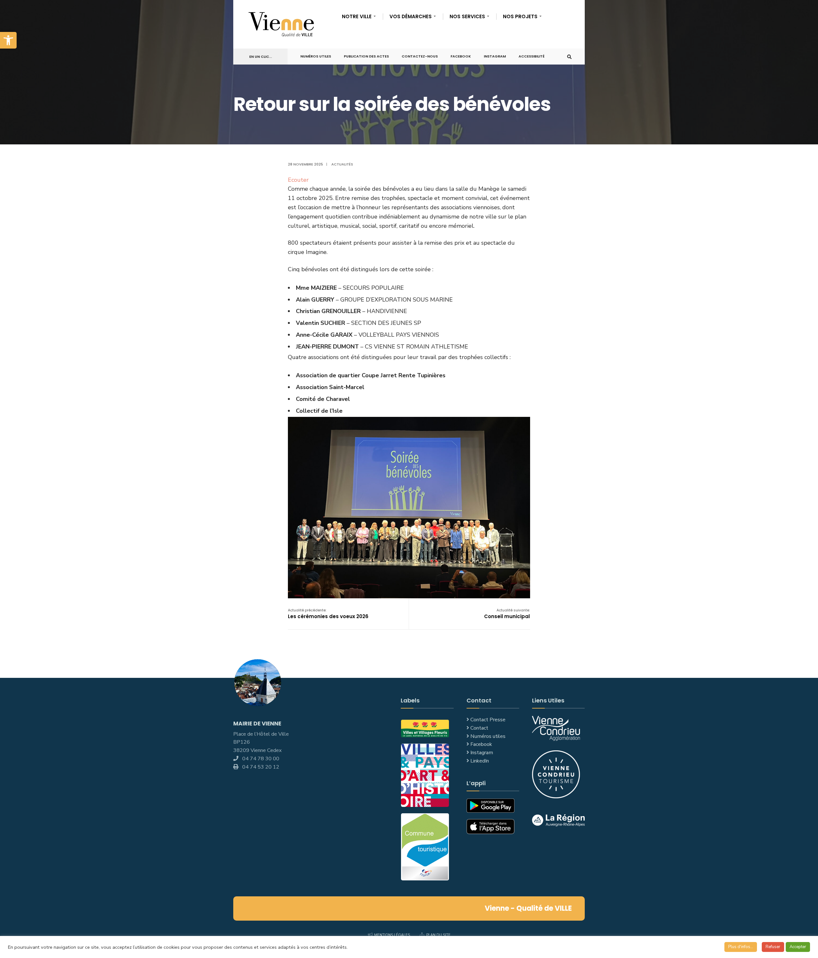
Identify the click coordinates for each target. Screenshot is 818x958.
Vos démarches (411, 16)
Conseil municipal (507, 614)
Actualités (342, 164)
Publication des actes (366, 56)
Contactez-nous (420, 56)
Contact (479, 728)
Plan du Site (438, 935)
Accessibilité (531, 56)
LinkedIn (479, 760)
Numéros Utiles (315, 56)
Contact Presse (487, 719)
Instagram (495, 56)
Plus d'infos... (740, 947)
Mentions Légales (392, 935)
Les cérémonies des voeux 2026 (328, 614)
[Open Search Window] (569, 56)
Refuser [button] (773, 947)
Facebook (461, 56)
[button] (8, 40)
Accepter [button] (798, 947)
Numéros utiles (487, 736)
